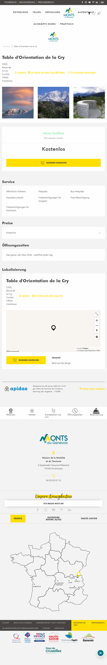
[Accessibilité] (89, 13)
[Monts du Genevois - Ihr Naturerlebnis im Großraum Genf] (69, 13)
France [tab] (18, 518)
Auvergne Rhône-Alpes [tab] (53, 518)
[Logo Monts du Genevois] (53, 439)
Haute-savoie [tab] (89, 518)
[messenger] (100, 655)
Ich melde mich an (53, 503)
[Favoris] (94, 13)
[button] (99, 13)
